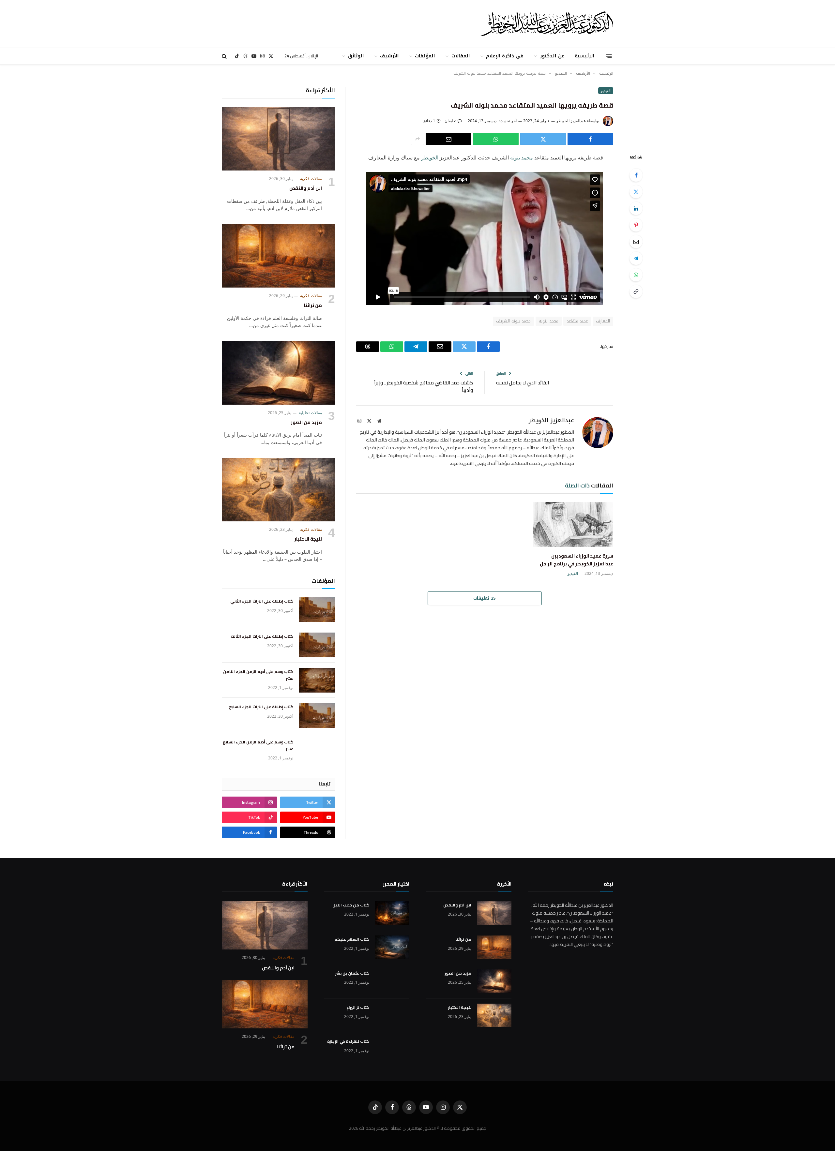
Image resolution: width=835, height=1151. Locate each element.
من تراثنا (313, 305)
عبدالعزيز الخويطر (571, 121)
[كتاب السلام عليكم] (392, 947)
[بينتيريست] (636, 225)
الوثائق (356, 56)
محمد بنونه (521, 157)
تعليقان (450, 121)
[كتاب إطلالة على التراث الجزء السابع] (317, 715)
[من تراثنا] (278, 256)
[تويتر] (636, 191)
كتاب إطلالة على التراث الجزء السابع (261, 707)
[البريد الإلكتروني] (636, 241)
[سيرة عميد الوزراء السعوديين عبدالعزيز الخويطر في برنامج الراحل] (573, 524)
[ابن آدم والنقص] (278, 139)
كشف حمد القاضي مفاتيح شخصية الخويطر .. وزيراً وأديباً (423, 386)
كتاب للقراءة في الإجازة (348, 1041)
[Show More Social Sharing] (417, 139)
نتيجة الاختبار (308, 539)
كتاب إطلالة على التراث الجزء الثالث (262, 636)
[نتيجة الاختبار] (278, 489)
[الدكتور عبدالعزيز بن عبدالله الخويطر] (502, 24)
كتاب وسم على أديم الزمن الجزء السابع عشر (258, 745)
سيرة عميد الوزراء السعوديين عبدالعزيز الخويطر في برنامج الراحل (576, 560)
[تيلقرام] (636, 258)
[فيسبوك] (636, 175)
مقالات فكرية (311, 178)
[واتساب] (496, 139)
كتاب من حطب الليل (350, 905)
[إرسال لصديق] (448, 139)
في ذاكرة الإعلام (505, 56)
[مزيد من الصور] (278, 372)
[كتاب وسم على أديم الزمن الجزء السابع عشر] (317, 750)
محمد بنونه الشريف (513, 321)
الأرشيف (389, 56)
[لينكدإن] (636, 208)
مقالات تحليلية (310, 412)
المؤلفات (425, 56)
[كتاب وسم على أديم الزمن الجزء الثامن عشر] (317, 680)
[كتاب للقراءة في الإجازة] (392, 1049)
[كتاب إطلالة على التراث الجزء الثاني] (317, 609)
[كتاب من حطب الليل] (392, 913)
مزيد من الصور (306, 422)
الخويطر (429, 157)
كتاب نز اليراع (357, 1007)
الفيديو (606, 90)
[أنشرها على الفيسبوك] (590, 139)
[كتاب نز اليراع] (392, 1015)
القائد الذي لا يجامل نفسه (522, 382)
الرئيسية (585, 56)
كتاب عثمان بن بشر (352, 973)
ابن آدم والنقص (305, 188)
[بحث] (225, 56)
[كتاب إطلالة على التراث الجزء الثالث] (317, 645)
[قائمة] (609, 56)
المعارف (603, 321)
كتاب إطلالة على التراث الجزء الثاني (261, 601)
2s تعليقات (484, 598)
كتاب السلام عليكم (351, 939)
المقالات (460, 56)
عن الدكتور (552, 56)
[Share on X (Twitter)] (543, 139)
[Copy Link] (636, 291)
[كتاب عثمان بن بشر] (392, 981)
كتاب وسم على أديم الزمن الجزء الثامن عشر (258, 675)
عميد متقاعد (577, 321)
